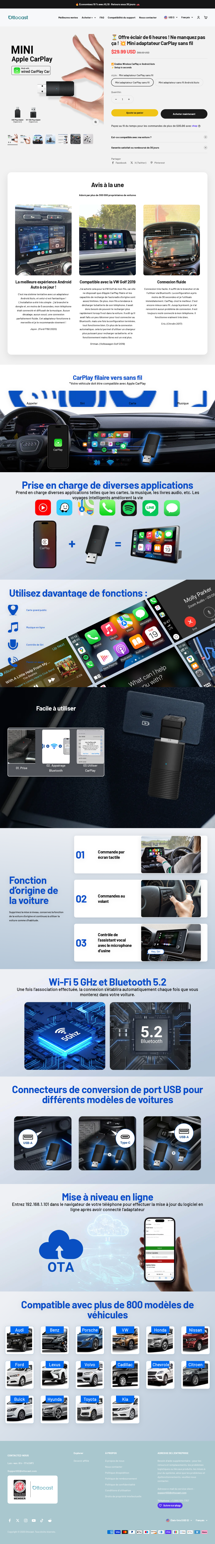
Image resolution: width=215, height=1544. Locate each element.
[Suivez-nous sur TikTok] (42, 1520)
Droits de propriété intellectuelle (123, 1496)
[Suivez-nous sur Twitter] (18, 1520)
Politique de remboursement (121, 1478)
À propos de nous (114, 1460)
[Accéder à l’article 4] (50, 139)
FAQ (102, 17)
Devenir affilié (81, 1460)
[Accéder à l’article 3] (38, 139)
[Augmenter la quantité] (128, 99)
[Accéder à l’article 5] (63, 139)
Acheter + (87, 17)
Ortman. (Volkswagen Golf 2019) (107, 343)
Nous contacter (148, 17)
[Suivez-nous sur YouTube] (34, 1520)
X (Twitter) (140, 162)
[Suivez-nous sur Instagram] (26, 1520)
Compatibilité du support (121, 17)
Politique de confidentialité (120, 1484)
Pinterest (159, 162)
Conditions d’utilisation (118, 1490)
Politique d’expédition (117, 1472)
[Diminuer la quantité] (116, 99)
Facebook (121, 162)
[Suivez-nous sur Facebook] (10, 1520)
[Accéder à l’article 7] (88, 139)
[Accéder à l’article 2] (25, 139)
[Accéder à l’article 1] (13, 139)
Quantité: (116, 91)
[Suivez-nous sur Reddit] (50, 1520)
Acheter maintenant (184, 113)
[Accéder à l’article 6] (76, 139)
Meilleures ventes (68, 17)
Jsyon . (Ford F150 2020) (43, 328)
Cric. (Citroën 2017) (171, 323)
